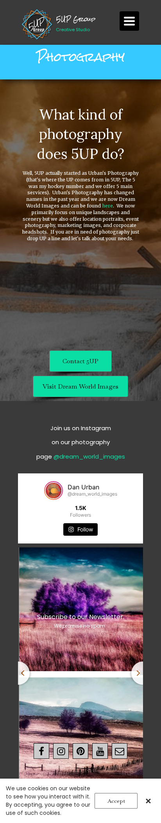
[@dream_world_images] (53, 490)
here (107, 206)
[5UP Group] (37, 24)
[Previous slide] (18, 673)
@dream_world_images (89, 456)
